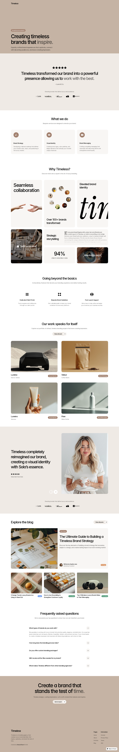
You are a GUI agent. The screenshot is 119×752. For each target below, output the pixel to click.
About (95, 737)
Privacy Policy (104, 737)
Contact (103, 735)
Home (95, 735)
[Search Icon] (106, 3)
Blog (95, 743)
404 (102, 743)
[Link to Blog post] (34, 548)
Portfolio (96, 740)
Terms (102, 740)
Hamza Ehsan (20, 744)
